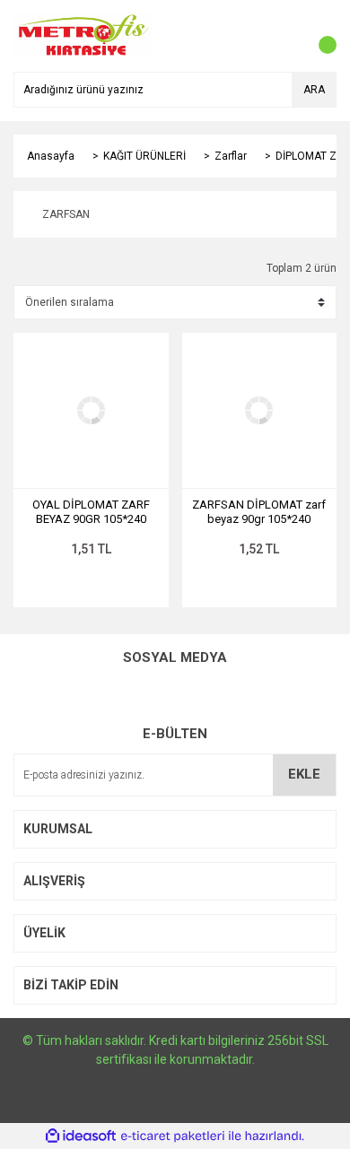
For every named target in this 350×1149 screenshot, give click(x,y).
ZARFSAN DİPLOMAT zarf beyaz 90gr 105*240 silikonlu (259, 512)
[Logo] (83, 35)
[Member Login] (283, 36)
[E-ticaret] (172, 1135)
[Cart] (319, 36)
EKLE (304, 774)
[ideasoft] (81, 1136)
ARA (314, 89)
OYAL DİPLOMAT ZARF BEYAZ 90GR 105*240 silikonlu (91, 512)
